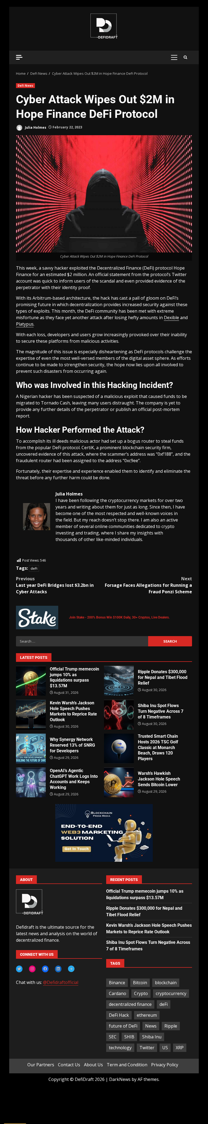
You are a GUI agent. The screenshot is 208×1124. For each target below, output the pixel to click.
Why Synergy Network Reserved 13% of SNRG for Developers (31, 748)
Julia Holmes (35, 127)
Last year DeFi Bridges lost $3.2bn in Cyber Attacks (55, 585)
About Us (93, 1065)
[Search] (185, 57)
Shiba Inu (151, 1037)
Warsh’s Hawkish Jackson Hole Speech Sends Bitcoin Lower (119, 782)
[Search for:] (82, 641)
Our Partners (40, 1065)
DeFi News (25, 86)
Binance (117, 983)
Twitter (146, 1048)
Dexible (171, 317)
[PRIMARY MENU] (174, 57)
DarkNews (120, 1079)
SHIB (129, 1037)
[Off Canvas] (19, 57)
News (151, 1026)
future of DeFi (123, 1026)
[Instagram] (32, 969)
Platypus (25, 324)
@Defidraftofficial (60, 982)
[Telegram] (71, 969)
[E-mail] (26, 554)
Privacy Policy (164, 1065)
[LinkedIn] (58, 969)
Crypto (141, 993)
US (165, 1048)
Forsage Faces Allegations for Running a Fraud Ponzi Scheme (148, 585)
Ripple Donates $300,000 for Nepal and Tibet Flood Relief (119, 681)
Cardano (117, 993)
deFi (34, 568)
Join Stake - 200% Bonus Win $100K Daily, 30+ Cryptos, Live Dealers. (119, 617)
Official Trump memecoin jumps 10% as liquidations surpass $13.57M (31, 681)
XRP (180, 1048)
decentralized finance (130, 1004)
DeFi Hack (119, 1015)
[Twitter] (19, 969)
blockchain (166, 983)
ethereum (147, 1015)
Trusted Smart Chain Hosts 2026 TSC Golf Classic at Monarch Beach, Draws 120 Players (119, 748)
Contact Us (69, 1065)
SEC (112, 1037)
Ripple (170, 1026)
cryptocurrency (171, 993)
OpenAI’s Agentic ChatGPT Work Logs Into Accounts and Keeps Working (31, 782)
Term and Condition (127, 1065)
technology (120, 1048)
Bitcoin (140, 983)
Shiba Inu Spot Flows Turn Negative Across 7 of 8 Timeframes (119, 715)
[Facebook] (45, 969)
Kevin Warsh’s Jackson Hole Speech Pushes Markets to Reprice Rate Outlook (31, 715)
